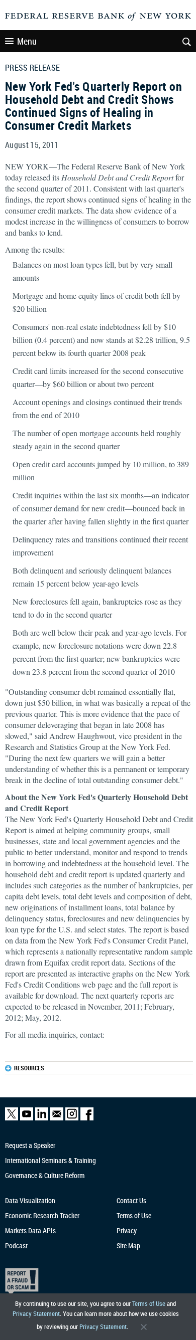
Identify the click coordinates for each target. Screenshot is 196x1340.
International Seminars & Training (50, 1160)
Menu (27, 41)
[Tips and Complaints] (93, 1281)
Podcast (16, 1245)
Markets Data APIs (30, 1230)
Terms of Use (148, 1303)
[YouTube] (26, 1118)
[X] (11, 1118)
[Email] (56, 1118)
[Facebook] (86, 1118)
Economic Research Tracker (42, 1215)
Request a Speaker (30, 1145)
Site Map (128, 1245)
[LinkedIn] (41, 1118)
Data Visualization (30, 1200)
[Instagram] (71, 1118)
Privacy (127, 1230)
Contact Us (131, 1200)
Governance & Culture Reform (44, 1175)
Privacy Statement (36, 1313)
